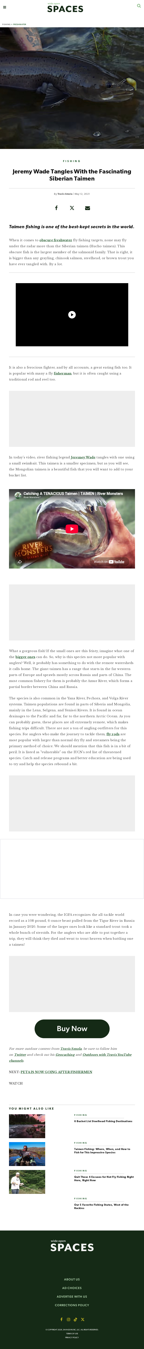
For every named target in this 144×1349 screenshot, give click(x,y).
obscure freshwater (55, 240)
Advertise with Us (72, 1296)
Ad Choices (72, 1288)
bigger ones (25, 657)
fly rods (113, 734)
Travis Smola (65, 194)
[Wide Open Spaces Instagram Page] (68, 1319)
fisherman (62, 373)
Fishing (6, 24)
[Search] (139, 6)
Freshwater (19, 24)
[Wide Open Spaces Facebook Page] (61, 1319)
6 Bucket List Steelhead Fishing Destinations (103, 1121)
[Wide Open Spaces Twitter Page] (82, 1319)
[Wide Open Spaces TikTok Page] (75, 1319)
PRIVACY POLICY (72, 1338)
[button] (4, 7)
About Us (72, 1279)
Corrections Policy (72, 1305)
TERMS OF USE (72, 1334)
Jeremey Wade (83, 457)
